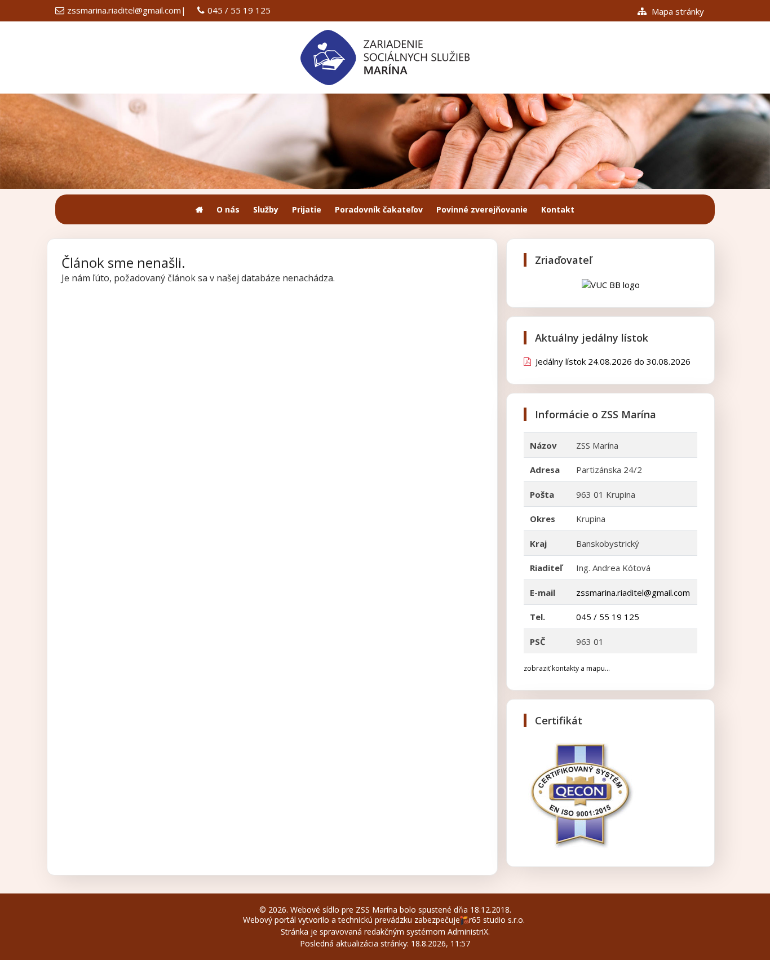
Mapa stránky (676, 11)
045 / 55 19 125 (239, 10)
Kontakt (557, 209)
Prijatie (306, 209)
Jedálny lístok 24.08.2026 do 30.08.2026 (611, 361)
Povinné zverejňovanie (482, 209)
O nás (228, 209)
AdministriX (468, 931)
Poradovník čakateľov (379, 209)
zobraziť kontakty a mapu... (567, 668)
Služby (265, 209)
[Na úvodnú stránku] (199, 209)
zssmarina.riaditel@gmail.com (124, 10)
